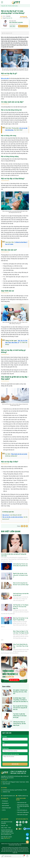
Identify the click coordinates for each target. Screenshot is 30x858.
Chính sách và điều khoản (23, 812)
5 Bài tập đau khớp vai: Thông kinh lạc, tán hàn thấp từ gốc (19, 723)
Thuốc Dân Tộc (9, 18)
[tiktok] (17, 825)
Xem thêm (12, 26)
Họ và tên (4, 736)
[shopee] (20, 825)
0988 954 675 (7, 838)
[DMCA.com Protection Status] (19, 829)
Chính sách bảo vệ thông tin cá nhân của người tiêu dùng (23, 806)
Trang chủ (3, 5)
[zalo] (20, 822)
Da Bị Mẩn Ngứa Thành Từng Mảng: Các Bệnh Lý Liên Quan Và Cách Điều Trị (20, 699)
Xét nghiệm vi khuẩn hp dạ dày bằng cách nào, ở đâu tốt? (20, 691)
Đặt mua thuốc (5, 805)
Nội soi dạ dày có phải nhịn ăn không (12, 517)
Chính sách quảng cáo (22, 810)
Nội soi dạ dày (5, 78)
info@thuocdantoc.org (23, 795)
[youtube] (23, 822)
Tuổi (3, 742)
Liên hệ (3, 810)
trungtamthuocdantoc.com (9, 795)
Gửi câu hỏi (15, 764)
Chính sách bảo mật (21, 802)
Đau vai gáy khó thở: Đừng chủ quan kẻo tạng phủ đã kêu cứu (20, 707)
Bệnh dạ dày (14, 5)
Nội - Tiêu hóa (9, 5)
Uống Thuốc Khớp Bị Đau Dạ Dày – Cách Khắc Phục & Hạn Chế (20, 646)
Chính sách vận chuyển (22, 814)
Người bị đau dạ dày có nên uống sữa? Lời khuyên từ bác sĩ (20, 575)
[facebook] (17, 822)
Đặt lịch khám (24, 26)
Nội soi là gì (5, 515)
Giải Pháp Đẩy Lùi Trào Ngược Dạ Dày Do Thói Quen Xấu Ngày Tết (20, 606)
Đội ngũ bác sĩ (5, 803)
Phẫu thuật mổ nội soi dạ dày (19, 454)
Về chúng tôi (5, 801)
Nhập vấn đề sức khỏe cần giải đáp (10, 754)
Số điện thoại (5, 748)
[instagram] (26, 822)
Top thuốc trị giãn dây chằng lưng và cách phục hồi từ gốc (20, 715)
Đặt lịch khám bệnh (6, 807)
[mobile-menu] (2, 2)
